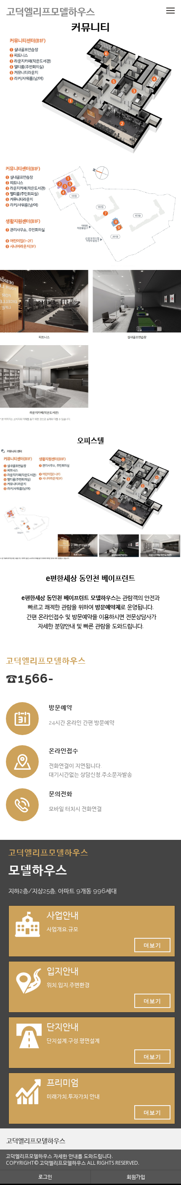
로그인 (45, 1176)
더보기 (152, 945)
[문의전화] (22, 804)
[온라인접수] (22, 761)
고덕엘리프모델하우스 (35, 1140)
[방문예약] (22, 718)
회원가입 (136, 1176)
